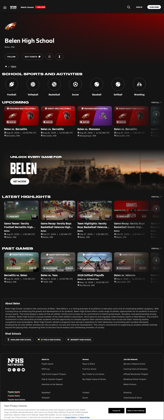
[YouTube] (23, 369)
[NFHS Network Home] (13, 7)
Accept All (116, 410)
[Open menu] (5, 7)
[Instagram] (18, 369)
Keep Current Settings (136, 410)
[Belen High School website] (49, 56)
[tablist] (20, 395)
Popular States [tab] (14, 396)
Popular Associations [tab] (16, 399)
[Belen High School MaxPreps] (59, 56)
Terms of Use (84, 417)
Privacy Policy (70, 417)
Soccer (85, 397)
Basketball (46, 392)
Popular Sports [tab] (14, 392)
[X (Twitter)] (14, 369)
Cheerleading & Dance (133, 397)
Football (86, 392)
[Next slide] (156, 114)
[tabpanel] (99, 397)
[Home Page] (6, 66)
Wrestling (127, 392)
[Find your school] (128, 7)
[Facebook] (9, 369)
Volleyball (46, 397)
